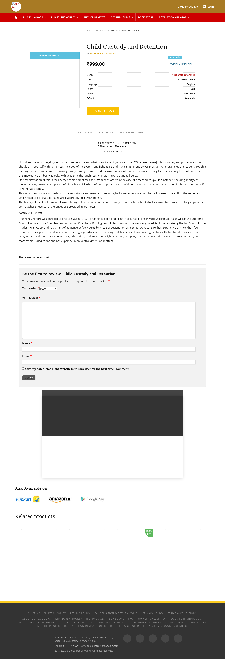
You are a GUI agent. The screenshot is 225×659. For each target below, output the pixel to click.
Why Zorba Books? (68, 618)
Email (27, 356)
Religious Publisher (130, 625)
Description (84, 132)
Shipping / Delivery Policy (47, 613)
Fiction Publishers (147, 622)
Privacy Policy (153, 613)
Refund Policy (80, 613)
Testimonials (95, 618)
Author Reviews (94, 17)
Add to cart (105, 111)
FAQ (130, 618)
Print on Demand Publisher (91, 625)
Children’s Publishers (114, 622)
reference (106, 30)
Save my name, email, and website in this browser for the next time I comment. (77, 369)
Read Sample (49, 55)
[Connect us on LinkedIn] (165, 638)
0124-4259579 (71, 645)
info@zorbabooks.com (106, 645)
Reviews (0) (106, 132)
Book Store (146, 17)
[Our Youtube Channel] (178, 638)
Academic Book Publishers (168, 625)
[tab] (84, 132)
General (96, 30)
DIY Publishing (120, 17)
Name (27, 343)
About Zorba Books (36, 618)
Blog (22, 622)
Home (88, 30)
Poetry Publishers (80, 622)
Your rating (30, 288)
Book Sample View (132, 132)
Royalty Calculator (173, 17)
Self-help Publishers (52, 625)
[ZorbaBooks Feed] (127, 638)
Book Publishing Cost (187, 618)
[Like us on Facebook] (140, 638)
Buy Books (116, 618)
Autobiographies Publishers (185, 622)
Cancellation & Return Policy (116, 613)
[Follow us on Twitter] (153, 638)
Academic (177, 74)
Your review (31, 298)
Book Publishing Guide (46, 622)
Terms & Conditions (182, 613)
